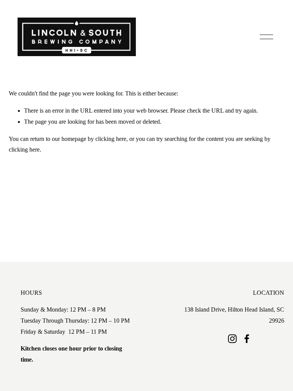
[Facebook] (246, 338)
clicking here (110, 139)
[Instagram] (232, 338)
